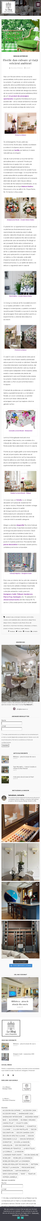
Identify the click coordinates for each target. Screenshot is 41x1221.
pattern (34, 1164)
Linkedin (35, 631)
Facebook (12, 631)
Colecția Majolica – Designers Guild (20, 573)
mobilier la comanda (22, 1158)
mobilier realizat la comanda (16, 1161)
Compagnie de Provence (13, 1126)
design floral (32, 620)
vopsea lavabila (10, 1177)
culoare (5, 620)
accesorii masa (9, 1114)
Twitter (20, 631)
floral (27, 622)
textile (16, 150)
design (31, 1136)
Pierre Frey (7, 597)
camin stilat (30, 617)
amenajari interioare (20, 617)
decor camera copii (25, 1133)
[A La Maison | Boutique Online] (26, 1091)
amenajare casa (26, 1114)
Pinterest (27, 631)
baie (4, 1120)
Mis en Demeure (31, 1155)
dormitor (7, 1142)
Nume (3, 720)
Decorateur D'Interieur (17, 68)
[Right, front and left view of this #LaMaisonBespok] (20, 901)
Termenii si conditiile (18, 740)
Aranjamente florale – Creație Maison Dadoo (20, 220)
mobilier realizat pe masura (15, 1164)
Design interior (20, 56)
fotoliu (19, 500)
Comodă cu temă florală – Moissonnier (20, 430)
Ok (19, 1218)
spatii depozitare (10, 1174)
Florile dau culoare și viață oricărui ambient (20, 62)
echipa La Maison (21, 1142)
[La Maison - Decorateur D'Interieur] (8, 8)
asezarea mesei (31, 1117)
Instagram (8, 1075)
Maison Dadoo (27, 186)
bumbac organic (28, 1120)
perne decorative (10, 544)
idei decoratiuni (22, 1145)
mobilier (7, 1158)
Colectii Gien (22, 1123)
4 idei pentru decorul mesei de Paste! (23, 777)
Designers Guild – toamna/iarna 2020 (23, 1054)
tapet (22, 628)
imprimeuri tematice (17, 625)
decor (19, 620)
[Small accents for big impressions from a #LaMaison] (20, 862)
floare (23, 622)
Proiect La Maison (20, 135)
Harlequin (17, 597)
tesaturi (27, 628)
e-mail (3, 726)
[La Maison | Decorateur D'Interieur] (26, 1103)
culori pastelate (12, 620)
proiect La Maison (8, 628)
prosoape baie (28, 1167)
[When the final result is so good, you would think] (20, 939)
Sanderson (28, 594)
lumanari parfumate (12, 1155)
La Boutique (26, 625)
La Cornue (7, 1152)
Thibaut (20, 594)
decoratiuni (24, 620)
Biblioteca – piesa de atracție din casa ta (24, 756)
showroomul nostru (11, 600)
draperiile (20, 525)
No (22, 1218)
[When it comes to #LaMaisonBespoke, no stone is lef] (20, 823)
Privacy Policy (24, 1215)
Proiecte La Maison (20, 350)
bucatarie (13, 1120)
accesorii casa (10, 617)
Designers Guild (9, 594)
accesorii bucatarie (11, 1110)
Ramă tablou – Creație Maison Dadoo (20, 296)
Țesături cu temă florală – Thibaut (20, 493)
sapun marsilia (22, 1171)
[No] (39, 1214)
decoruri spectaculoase (14, 1136)
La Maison (34, 625)
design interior (7, 622)
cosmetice (31, 1126)
